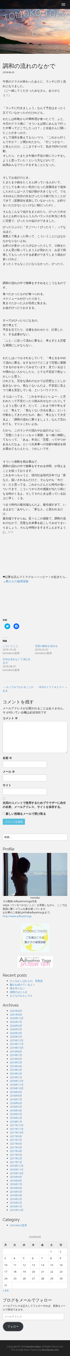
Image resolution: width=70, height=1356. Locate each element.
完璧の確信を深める (46, 646)
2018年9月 (16, 1092)
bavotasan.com (50, 1349)
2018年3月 (16, 1114)
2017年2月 (16, 1158)
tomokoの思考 (18, 1225)
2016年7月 (16, 1184)
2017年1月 (16, 1162)
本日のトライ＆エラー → (53, 687)
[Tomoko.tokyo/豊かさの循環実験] (35, 937)
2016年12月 (17, 1165)
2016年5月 (16, 1191)
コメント (10, 718)
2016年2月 (16, 1202)
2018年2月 (16, 1118)
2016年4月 (16, 1195)
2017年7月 (16, 1140)
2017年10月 (17, 1132)
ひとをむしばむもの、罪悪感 (26, 981)
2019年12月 (17, 1040)
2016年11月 (17, 1169)
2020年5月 (16, 1029)
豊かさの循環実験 (17, 581)
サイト (7, 785)
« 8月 (6, 1290)
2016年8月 (16, 1180)
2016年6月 (16, 1188)
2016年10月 (17, 1173)
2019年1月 (16, 1077)
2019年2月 (16, 1073)
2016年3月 (16, 1199)
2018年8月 (16, 1095)
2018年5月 (16, 1106)
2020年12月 (17, 1018)
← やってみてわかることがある (18, 688)
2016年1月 (16, 1206)
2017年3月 (16, 1154)
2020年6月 (16, 1025)
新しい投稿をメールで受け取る (26, 814)
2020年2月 (16, 1036)
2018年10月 (17, 1088)
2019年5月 (16, 1062)
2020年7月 (16, 1022)
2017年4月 (16, 1151)
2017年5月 (16, 1147)
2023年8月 (16, 1010)
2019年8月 (16, 1051)
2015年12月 (17, 1210)
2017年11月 (17, 1129)
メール (9, 771)
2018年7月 (16, 1099)
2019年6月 (16, 1059)
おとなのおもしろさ (21, 995)
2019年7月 (16, 1055)
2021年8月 (16, 1014)
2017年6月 (16, 1143)
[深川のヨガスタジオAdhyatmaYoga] (35, 961)
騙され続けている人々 (22, 984)
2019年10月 (17, 1047)
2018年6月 (16, 1103)
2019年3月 (16, 1069)
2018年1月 (16, 1121)
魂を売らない (17, 988)
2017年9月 (16, 1136)
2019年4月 (16, 1066)
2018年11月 (17, 1084)
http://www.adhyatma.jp (17, 916)
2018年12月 (17, 1081)
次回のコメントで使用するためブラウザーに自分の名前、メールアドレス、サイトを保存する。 (34, 805)
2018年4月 (16, 1110)
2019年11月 (17, 1044)
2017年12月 (17, 1125)
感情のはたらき (18, 992)
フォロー (13, 1326)
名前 (7, 758)
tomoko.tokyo (33, 1346)
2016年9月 (16, 1176)
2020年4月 (16, 1033)
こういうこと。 (11, 646)
